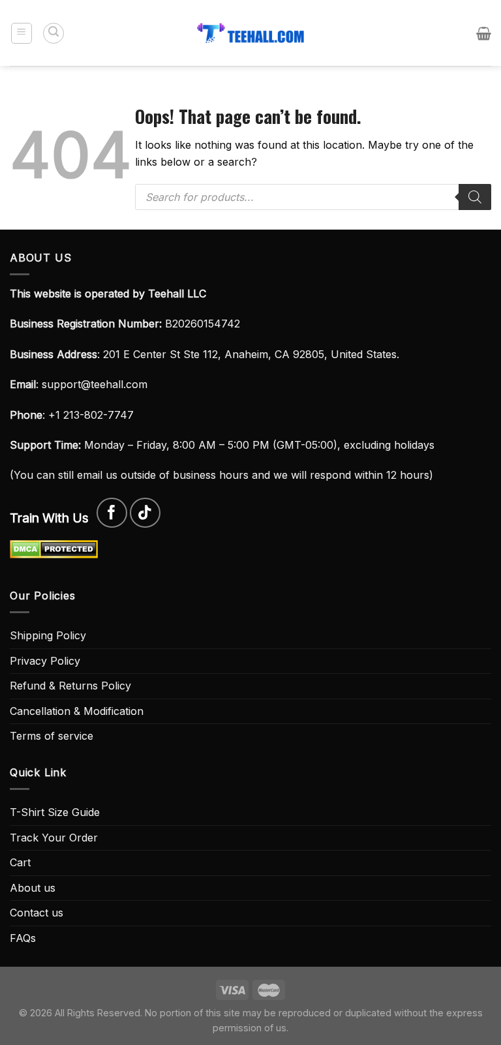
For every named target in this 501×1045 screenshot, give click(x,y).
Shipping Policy (48, 635)
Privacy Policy (45, 660)
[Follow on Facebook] (112, 513)
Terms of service (51, 735)
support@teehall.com (94, 384)
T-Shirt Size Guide (55, 812)
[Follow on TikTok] (145, 513)
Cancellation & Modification (77, 711)
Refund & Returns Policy (70, 685)
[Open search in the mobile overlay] (313, 197)
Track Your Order (54, 837)
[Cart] (483, 33)
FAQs (23, 938)
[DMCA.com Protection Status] (54, 547)
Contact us (36, 912)
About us (32, 887)
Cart (20, 862)
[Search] (53, 33)
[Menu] (22, 33)
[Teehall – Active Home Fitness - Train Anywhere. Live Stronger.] (250, 33)
